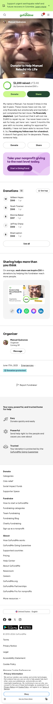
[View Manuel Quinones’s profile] (5, 342)
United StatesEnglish (28, 612)
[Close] (49, 6)
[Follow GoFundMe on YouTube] (9, 619)
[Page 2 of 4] (26, 73)
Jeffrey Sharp (16, 224)
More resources (10, 598)
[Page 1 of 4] (24, 73)
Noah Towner (16, 206)
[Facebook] (19, 311)
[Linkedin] (40, 311)
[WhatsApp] (26, 311)
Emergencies (27, 365)
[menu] (48, 14)
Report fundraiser (28, 385)
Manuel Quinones (19, 340)
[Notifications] (42, 14)
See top (44, 191)
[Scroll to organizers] (4, 21)
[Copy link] (12, 311)
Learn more (40, 6)
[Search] (4, 14)
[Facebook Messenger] (33, 311)
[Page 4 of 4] (29, 73)
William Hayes (16, 197)
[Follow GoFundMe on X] (14, 619)
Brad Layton (16, 233)
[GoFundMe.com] (26, 15)
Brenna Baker (17, 215)
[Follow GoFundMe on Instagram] (20, 619)
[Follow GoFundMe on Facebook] (4, 619)
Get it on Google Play (10, 627)
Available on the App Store (25, 627)
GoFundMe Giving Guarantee (24, 452)
